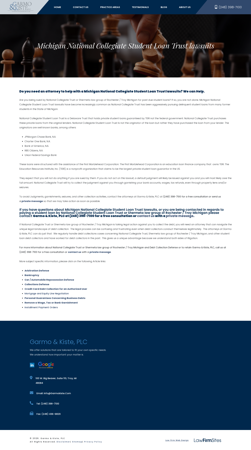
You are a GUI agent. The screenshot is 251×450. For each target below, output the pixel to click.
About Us (185, 7)
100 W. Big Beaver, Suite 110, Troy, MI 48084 (56, 381)
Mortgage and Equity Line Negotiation (47, 293)
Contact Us (80, 7)
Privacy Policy (93, 441)
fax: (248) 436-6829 (48, 414)
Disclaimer (63, 441)
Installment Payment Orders (41, 307)
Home (57, 7)
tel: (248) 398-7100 (47, 403)
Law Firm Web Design (177, 440)
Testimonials (140, 7)
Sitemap (77, 441)
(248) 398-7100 (230, 7)
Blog (164, 7)
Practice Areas (110, 7)
